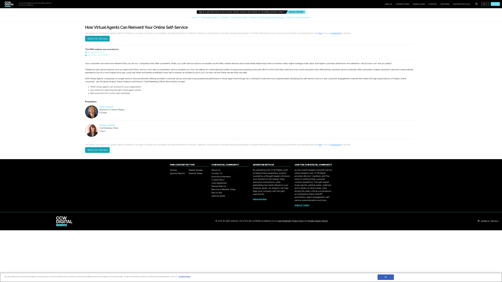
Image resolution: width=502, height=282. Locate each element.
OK (385, 277)
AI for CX (195, 18)
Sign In (485, 4)
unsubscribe (335, 33)
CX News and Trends (239, 18)
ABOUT (388, 4)
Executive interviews (221, 176)
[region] (251, 277)
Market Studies (196, 170)
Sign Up (495, 4)
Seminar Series (195, 173)
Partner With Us (219, 186)
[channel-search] (476, 3)
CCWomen (224, 18)
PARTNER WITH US (461, 4)
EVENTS (432, 4)
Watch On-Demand (97, 38)
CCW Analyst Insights (209, 18)
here (320, 33)
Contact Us (217, 173)
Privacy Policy (298, 221)
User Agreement (219, 183)
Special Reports (177, 173)
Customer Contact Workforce (298, 18)
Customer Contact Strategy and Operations (266, 18)
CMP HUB (444, 4)
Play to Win (217, 193)
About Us (216, 170)
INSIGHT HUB (418, 4)
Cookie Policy (218, 180)
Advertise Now (260, 199)
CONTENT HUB (402, 4)
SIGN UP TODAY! (302, 205)
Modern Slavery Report (318, 221)
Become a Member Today (224, 189)
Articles (173, 170)
